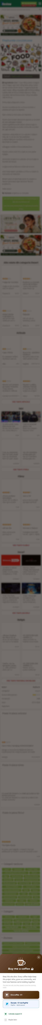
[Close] (39, 957)
